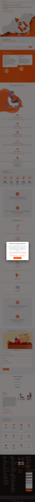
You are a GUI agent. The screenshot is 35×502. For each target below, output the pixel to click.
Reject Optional (22, 255)
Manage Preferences (13, 255)
